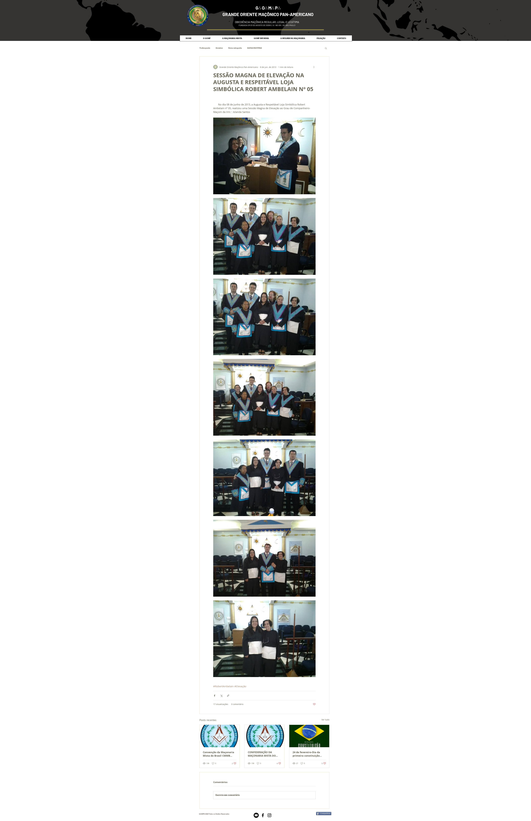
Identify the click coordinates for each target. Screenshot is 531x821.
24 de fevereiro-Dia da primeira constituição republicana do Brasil (306, 754)
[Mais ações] (314, 67)
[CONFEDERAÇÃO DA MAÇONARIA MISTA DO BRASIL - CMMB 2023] (264, 736)
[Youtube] (256, 815)
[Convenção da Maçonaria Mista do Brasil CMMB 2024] (220, 736)
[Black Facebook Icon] (262, 815)
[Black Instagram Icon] (269, 815)
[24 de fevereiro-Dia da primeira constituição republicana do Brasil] (309, 736)
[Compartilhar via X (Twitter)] (221, 695)
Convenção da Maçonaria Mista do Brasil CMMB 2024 (218, 754)
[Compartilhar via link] (228, 695)
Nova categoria (235, 48)
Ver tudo (325, 719)
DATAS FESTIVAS (254, 48)
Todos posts (204, 48)
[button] (206, 38)
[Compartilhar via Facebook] (214, 695)
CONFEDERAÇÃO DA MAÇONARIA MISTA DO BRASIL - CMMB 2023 (262, 754)
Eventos (219, 48)
